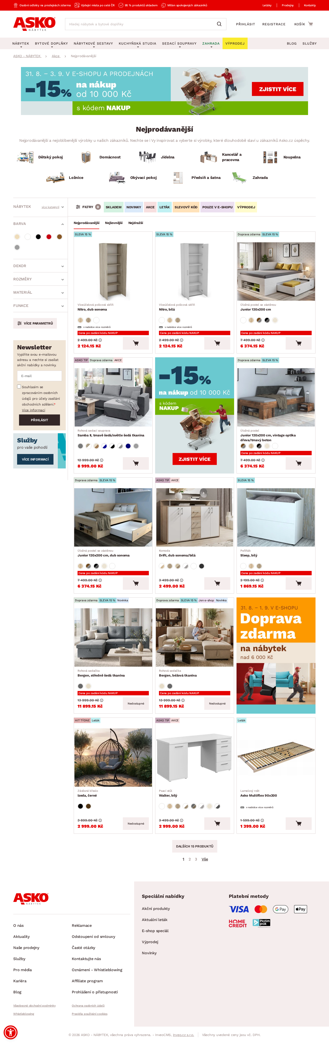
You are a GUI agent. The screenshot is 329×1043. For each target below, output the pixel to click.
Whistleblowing (23, 1014)
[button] (10, 1032)
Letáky (267, 5)
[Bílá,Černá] (112, 446)
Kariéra (19, 981)
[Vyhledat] (220, 24)
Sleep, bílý (248, 553)
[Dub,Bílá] (162, 566)
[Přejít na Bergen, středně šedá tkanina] (113, 637)
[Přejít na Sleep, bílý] (276, 517)
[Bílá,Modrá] (104, 446)
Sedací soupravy (179, 43)
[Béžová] (17, 237)
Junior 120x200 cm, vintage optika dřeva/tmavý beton (268, 435)
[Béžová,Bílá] (88, 446)
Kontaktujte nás (86, 958)
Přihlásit (245, 24)
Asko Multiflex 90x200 (258, 793)
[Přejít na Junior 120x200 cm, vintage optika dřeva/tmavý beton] (276, 397)
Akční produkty (156, 908)
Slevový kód (186, 207)
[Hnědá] (59, 237)
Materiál (22, 292)
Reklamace (82, 925)
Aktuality (21, 936)
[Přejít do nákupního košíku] (303, 24)
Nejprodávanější (86, 223)
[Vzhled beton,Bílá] (186, 566)
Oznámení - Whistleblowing (97, 970)
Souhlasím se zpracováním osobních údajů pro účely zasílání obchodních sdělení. (41, 395)
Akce (150, 207)
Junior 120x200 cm (258, 307)
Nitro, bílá (177, 307)
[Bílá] (28, 237)
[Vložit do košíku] (136, 343)
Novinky (133, 207)
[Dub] (80, 320)
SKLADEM (114, 207)
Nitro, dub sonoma (95, 307)
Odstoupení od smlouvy (93, 936)
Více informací (33, 410)
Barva (19, 223)
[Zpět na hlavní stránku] (34, 24)
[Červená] (49, 237)
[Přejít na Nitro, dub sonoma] (113, 271)
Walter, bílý (168, 793)
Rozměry (22, 279)
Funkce (20, 305)
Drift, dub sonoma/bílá (177, 553)
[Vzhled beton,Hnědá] (259, 320)
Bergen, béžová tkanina (178, 673)
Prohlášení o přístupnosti (95, 992)
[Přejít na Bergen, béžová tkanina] (194, 637)
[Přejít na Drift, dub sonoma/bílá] (194, 517)
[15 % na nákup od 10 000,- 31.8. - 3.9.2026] (164, 113)
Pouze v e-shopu (217, 207)
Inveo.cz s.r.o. (183, 1035)
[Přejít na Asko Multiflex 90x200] (276, 757)
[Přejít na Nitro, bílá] (194, 271)
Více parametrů (38, 323)
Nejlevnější (113, 223)
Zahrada (211, 43)
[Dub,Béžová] (178, 566)
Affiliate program (87, 981)
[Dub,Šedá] (194, 806)
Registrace (274, 24)
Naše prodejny (26, 947)
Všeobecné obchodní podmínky (34, 1005)
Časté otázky (83, 947)
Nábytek (22, 206)
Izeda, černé (88, 793)
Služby (310, 43)
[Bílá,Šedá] (120, 446)
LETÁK (164, 207)
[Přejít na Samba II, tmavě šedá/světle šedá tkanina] (113, 397)
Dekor (19, 266)
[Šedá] (17, 247)
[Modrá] (128, 446)
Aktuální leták (154, 919)
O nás (18, 925)
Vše (205, 859)
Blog (292, 43)
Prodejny (288, 5)
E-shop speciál (155, 930)
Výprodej (150, 942)
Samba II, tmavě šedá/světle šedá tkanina (111, 433)
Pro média (22, 970)
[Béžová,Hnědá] (96, 446)
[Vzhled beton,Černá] (267, 320)
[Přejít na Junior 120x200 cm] (276, 271)
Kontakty (310, 5)
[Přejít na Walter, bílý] (194, 757)
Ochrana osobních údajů (88, 1005)
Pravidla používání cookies (89, 1014)
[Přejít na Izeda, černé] (113, 757)
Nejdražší (135, 223)
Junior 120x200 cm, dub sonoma (104, 553)
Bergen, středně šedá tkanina (101, 673)
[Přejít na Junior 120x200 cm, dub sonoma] (113, 517)
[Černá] (38, 237)
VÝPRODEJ (246, 207)
